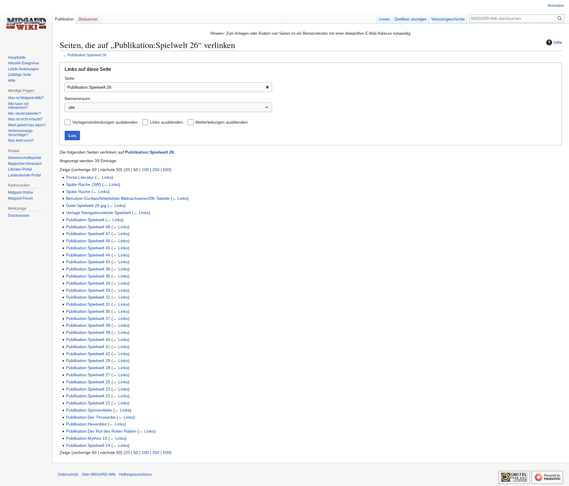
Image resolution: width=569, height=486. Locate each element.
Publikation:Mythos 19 (86, 438)
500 (166, 169)
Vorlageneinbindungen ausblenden (105, 122)
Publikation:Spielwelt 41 (88, 346)
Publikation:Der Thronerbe (91, 417)
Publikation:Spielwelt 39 (88, 332)
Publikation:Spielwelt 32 (88, 297)
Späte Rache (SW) (83, 184)
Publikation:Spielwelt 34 (88, 283)
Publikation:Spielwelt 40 (88, 339)
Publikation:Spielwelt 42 (88, 353)
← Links (104, 177)
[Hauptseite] (26, 23)
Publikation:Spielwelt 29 (88, 360)
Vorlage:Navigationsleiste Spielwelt (98, 212)
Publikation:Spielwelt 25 (88, 382)
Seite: (70, 78)
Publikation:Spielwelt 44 (88, 255)
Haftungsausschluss (135, 474)
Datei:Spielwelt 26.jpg (86, 205)
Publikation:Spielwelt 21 (88, 403)
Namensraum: (78, 98)
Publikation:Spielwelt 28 (88, 367)
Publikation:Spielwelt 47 (88, 233)
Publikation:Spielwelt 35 (88, 276)
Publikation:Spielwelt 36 (88, 269)
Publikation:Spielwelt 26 (87, 55)
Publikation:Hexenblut (86, 424)
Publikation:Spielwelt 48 (88, 226)
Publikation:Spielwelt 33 (88, 290)
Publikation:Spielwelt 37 (88, 318)
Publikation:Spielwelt (85, 219)
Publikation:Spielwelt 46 (88, 240)
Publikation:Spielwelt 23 (88, 389)
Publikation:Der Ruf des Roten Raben (101, 431)
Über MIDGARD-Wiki (99, 474)
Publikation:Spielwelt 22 (88, 395)
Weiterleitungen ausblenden (221, 122)
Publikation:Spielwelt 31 (88, 304)
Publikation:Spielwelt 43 (88, 261)
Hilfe (558, 42)
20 (127, 169)
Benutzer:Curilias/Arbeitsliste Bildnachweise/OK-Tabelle (118, 198)
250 (155, 169)
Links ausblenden (166, 122)
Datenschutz (68, 474)
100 (145, 169)
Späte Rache (78, 191)
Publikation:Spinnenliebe (89, 410)
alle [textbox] (71, 107)
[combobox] (168, 87)
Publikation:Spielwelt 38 (88, 325)
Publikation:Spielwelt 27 (88, 374)
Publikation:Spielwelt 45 (88, 248)
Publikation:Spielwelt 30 (88, 311)
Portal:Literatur (80, 177)
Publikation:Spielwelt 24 (88, 445)
